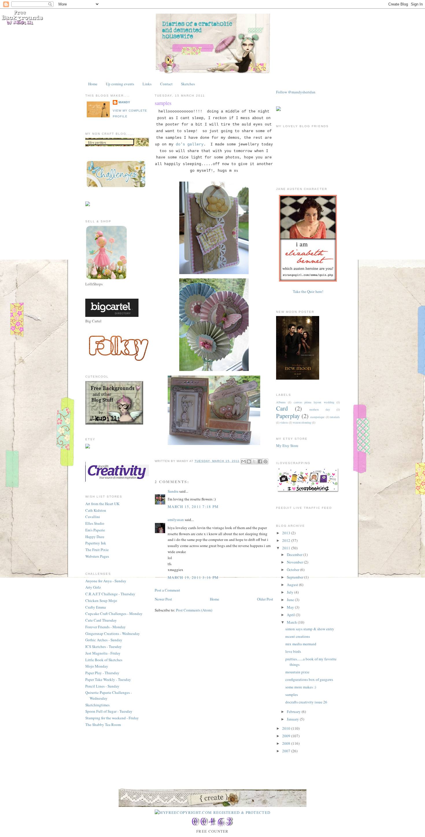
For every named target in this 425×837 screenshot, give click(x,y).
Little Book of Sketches (103, 659)
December (295, 554)
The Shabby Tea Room (103, 724)
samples (163, 102)
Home (92, 83)
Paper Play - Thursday (102, 672)
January (293, 719)
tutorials (335, 417)
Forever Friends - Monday (105, 626)
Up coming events (120, 83)
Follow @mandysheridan (295, 92)
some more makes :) (300, 687)
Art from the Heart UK (102, 503)
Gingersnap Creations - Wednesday (112, 633)
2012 (286, 540)
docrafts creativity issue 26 (306, 702)
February (294, 711)
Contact (166, 83)
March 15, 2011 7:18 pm (193, 506)
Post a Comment (167, 590)
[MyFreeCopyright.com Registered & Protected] (213, 812)
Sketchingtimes (97, 704)
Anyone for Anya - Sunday (105, 580)
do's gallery (190, 144)
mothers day (319, 409)
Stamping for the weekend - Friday (112, 717)
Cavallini (92, 516)
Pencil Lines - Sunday (102, 686)
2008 (286, 743)
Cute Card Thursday (101, 620)
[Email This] (243, 461)
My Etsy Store (287, 445)
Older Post (265, 599)
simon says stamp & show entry (309, 628)
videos (284, 422)
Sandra (173, 491)
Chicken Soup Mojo (101, 600)
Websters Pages (97, 556)
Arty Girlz (93, 587)
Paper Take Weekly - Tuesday (108, 679)
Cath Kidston (95, 510)
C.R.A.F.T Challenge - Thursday (110, 593)
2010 (286, 728)
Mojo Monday (96, 666)
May (291, 607)
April (291, 614)
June (291, 599)
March (292, 622)
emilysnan (176, 519)
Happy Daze (94, 536)
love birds (293, 651)
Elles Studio (94, 523)
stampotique (317, 417)
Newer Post (163, 599)
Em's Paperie (95, 530)
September (295, 577)
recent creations (297, 636)
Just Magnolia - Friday (103, 653)
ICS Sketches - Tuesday (103, 646)
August (293, 584)
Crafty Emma (95, 607)
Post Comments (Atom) (194, 610)
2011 (286, 547)
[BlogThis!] (249, 461)
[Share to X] (254, 461)
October (293, 569)
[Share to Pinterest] (265, 461)
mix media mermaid (300, 643)
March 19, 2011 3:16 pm (193, 577)
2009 (286, 735)
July (290, 592)
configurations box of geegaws (309, 679)
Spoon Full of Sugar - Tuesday (108, 711)
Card (282, 408)
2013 (286, 532)
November (295, 562)
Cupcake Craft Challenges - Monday (114, 613)
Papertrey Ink (95, 543)
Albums (281, 402)
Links (147, 83)
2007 (286, 750)
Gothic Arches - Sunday (103, 639)
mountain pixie (297, 672)
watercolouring (302, 422)
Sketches (188, 83)
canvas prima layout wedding (314, 402)
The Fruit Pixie (97, 549)
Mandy (124, 102)
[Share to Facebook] (260, 461)
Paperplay (288, 416)
